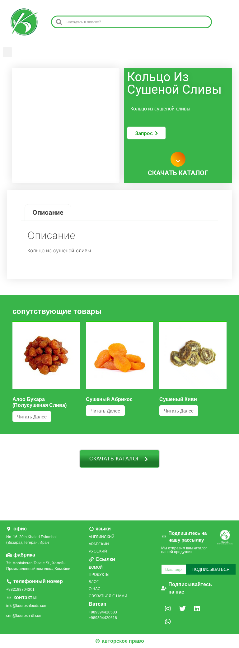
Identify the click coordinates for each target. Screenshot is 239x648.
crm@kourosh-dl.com (24, 615)
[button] (7, 52)
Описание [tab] (47, 212)
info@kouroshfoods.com (26, 606)
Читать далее (32, 416)
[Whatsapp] (167, 621)
